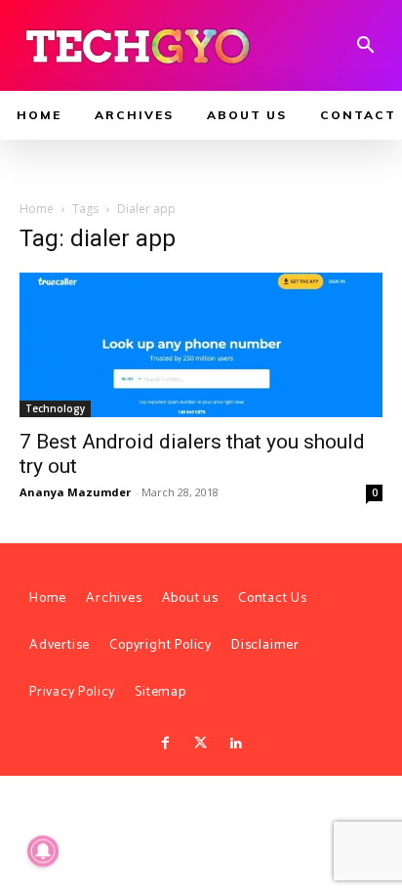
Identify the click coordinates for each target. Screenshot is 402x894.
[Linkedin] (236, 743)
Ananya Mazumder (75, 492)
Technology (55, 408)
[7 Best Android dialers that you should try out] (201, 345)
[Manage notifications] (43, 851)
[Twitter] (201, 743)
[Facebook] (164, 743)
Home (37, 208)
